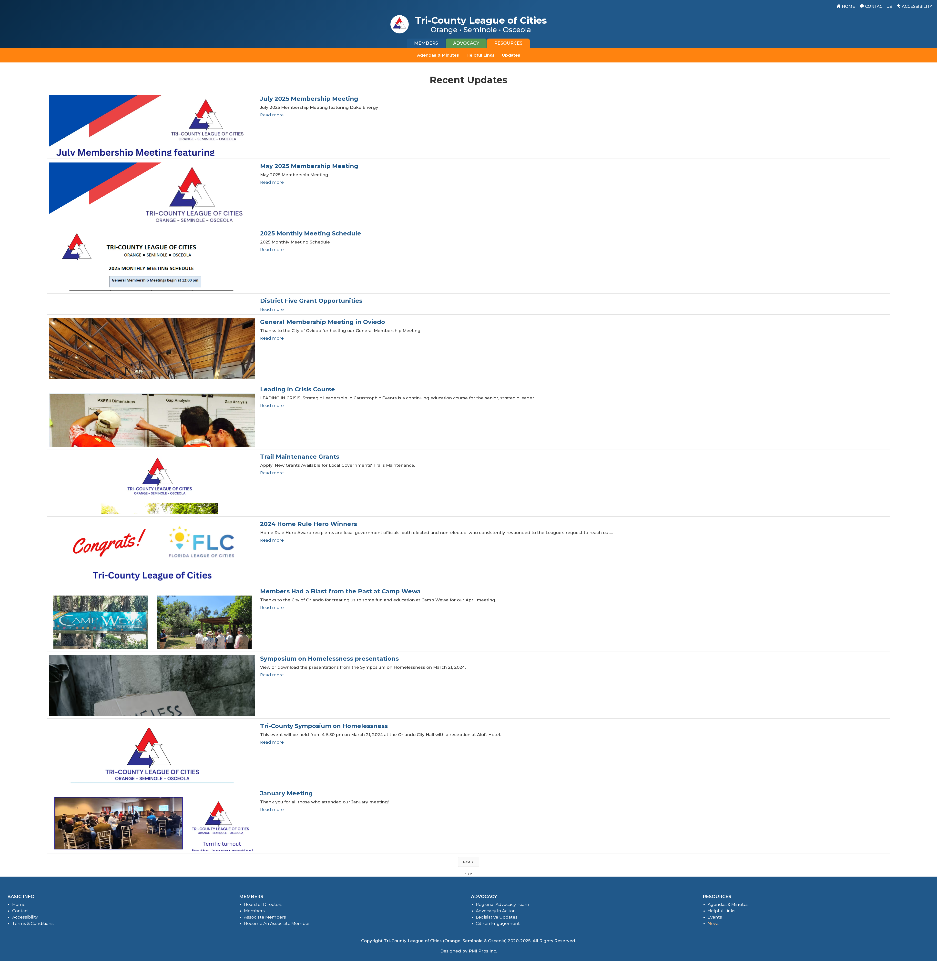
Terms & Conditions (33, 923)
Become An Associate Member (277, 923)
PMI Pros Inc (482, 951)
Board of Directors (263, 904)
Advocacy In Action (496, 910)
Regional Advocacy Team (502, 904)
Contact (20, 910)
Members (254, 910)
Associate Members (265, 917)
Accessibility (25, 917)
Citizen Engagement (498, 923)
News (714, 923)
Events (715, 917)
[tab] (426, 43)
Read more (272, 114)
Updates (511, 55)
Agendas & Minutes (438, 55)
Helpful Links (480, 55)
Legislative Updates (497, 917)
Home (19, 904)
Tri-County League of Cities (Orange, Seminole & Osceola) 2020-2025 (457, 940)
